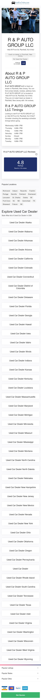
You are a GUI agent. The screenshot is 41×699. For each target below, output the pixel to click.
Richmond (6, 191)
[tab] (20, 152)
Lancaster (6, 197)
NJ (14, 201)
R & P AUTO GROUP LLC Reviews (19, 151)
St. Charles (16, 197)
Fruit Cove (6, 201)
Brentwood (32, 194)
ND (19, 201)
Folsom (15, 204)
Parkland (22, 194)
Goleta (25, 197)
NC (21, 204)
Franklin (32, 191)
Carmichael (26, 201)
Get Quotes (20, 695)
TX (34, 201)
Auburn (15, 191)
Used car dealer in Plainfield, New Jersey (20, 55)
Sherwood (6, 204)
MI (31, 197)
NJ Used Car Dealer (20, 59)
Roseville (23, 191)
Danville (14, 194)
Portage (5, 194)
